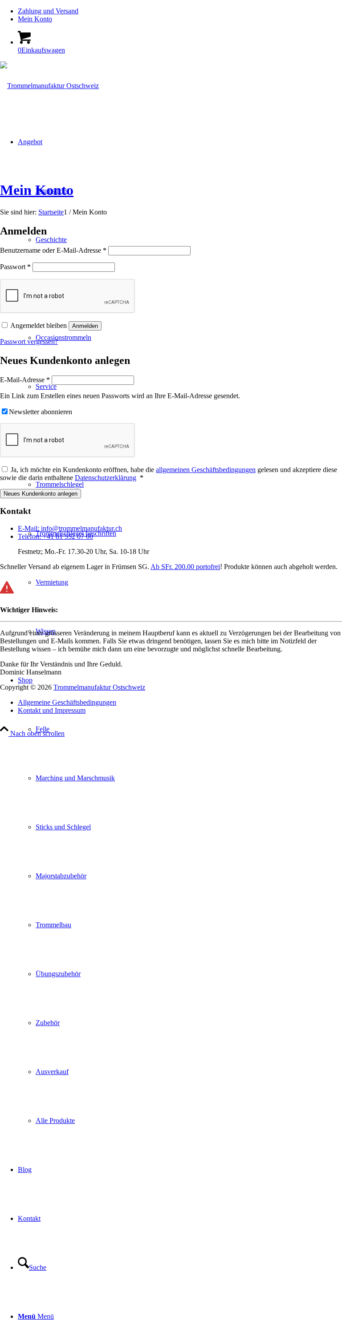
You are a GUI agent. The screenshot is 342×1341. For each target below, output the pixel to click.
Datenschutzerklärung (105, 477)
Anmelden (85, 326)
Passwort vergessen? (29, 341)
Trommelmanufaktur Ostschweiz (99, 687)
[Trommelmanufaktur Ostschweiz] (49, 85)
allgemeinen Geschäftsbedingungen (206, 469)
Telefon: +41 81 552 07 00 (55, 536)
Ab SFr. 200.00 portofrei (185, 566)
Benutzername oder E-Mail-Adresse (53, 250)
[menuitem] (180, 11)
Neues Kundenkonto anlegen (40, 493)
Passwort (15, 267)
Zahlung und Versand (48, 11)
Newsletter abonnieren (40, 412)
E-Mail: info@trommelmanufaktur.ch (70, 528)
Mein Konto (35, 19)
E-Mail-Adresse (25, 380)
